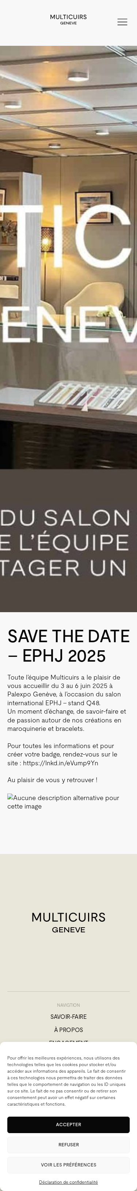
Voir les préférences (68, 1165)
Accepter (68, 1124)
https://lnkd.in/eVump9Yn (60, 763)
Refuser (68, 1144)
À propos (68, 1030)
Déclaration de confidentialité (68, 1182)
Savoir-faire (68, 1016)
